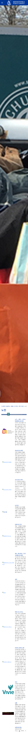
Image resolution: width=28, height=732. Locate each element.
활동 (12, 406)
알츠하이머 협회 (19, 450)
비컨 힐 (16, 505)
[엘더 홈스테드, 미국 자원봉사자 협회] (8, 564)
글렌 (16, 579)
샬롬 (16, 703)
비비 (16, 682)
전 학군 (16, 406)
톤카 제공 (21, 406)
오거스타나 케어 (19, 479)
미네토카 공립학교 (9, 1)
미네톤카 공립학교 (5, 406)
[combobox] (22, 730)
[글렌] (4, 592)
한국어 (22, 730)
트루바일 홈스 (18, 727)
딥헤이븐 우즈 (18, 524)
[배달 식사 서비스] (7, 627)
